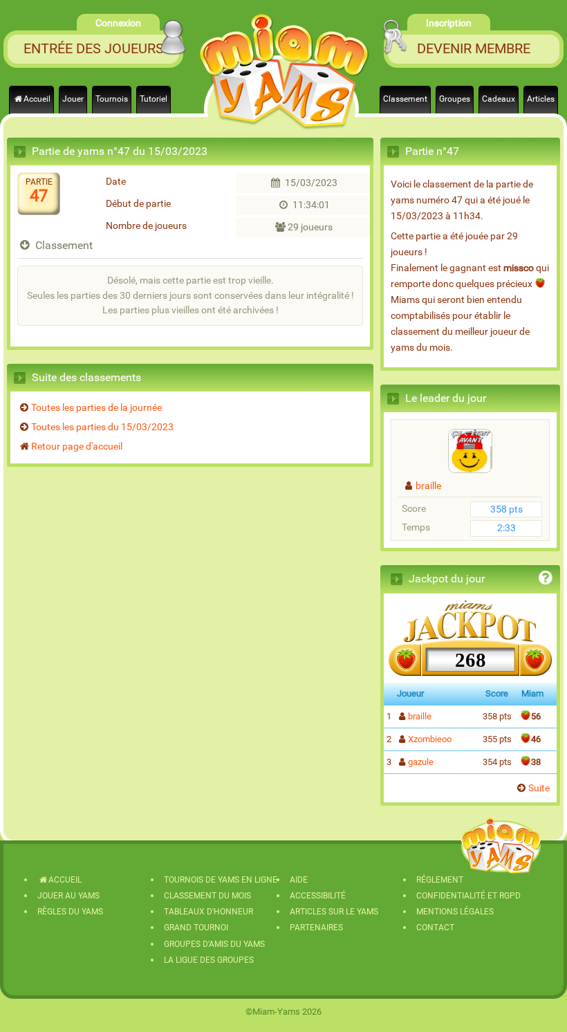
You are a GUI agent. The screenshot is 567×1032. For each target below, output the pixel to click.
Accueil (37, 99)
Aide (299, 880)
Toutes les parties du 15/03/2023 (102, 427)
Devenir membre (473, 48)
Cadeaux (498, 99)
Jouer (73, 99)
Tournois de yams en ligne (220, 880)
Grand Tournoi (196, 927)
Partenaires (316, 927)
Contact (435, 927)
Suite (539, 788)
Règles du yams (70, 911)
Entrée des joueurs (94, 48)
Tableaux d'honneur (208, 911)
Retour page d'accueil (76, 446)
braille (428, 486)
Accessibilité (318, 896)
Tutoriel (153, 99)
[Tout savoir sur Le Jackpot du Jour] (546, 580)
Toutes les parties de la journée (96, 408)
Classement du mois (207, 896)
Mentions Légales (455, 911)
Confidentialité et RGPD (468, 896)
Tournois (111, 99)
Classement (405, 99)
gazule (421, 762)
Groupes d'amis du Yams (214, 944)
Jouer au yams (68, 896)
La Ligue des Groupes (209, 960)
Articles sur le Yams (334, 911)
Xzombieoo (430, 739)
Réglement (439, 880)
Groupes (454, 99)
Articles (541, 99)
